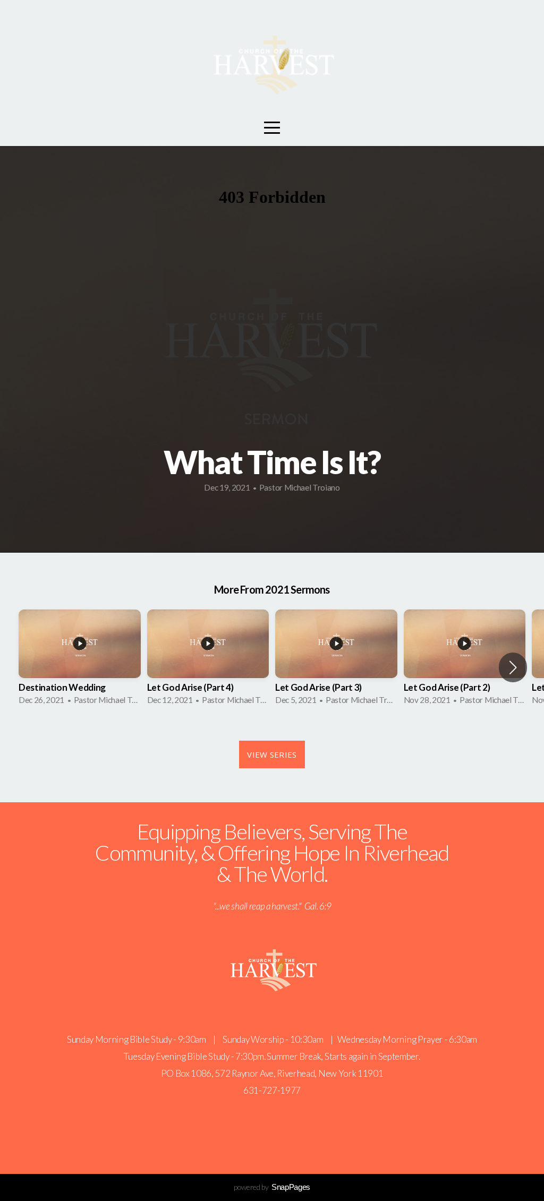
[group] (80, 660)
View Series (271, 754)
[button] (513, 667)
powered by (272, 1186)
